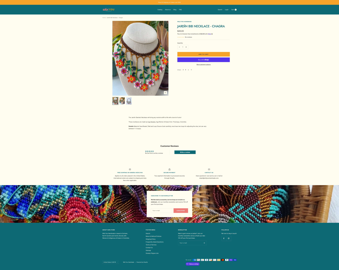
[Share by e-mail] (191, 69)
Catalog (159, 9)
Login (226, 9)
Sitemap (148, 250)
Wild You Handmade (184, 21)
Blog (174, 9)
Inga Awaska (151, 122)
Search (220, 9)
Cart (233, 9)
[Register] (204, 243)
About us (168, 9)
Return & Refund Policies (153, 236)
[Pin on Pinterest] (185, 69)
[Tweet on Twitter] (188, 69)
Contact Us (149, 247)
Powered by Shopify (142, 262)
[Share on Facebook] (183, 69)
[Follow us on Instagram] (228, 238)
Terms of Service (151, 245)
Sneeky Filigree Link (152, 253)
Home (104, 17)
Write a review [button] (185, 152)
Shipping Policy (150, 239)
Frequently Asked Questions (154, 242)
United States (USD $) (110, 262)
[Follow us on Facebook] (223, 238)
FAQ (180, 9)
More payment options (204, 64)
